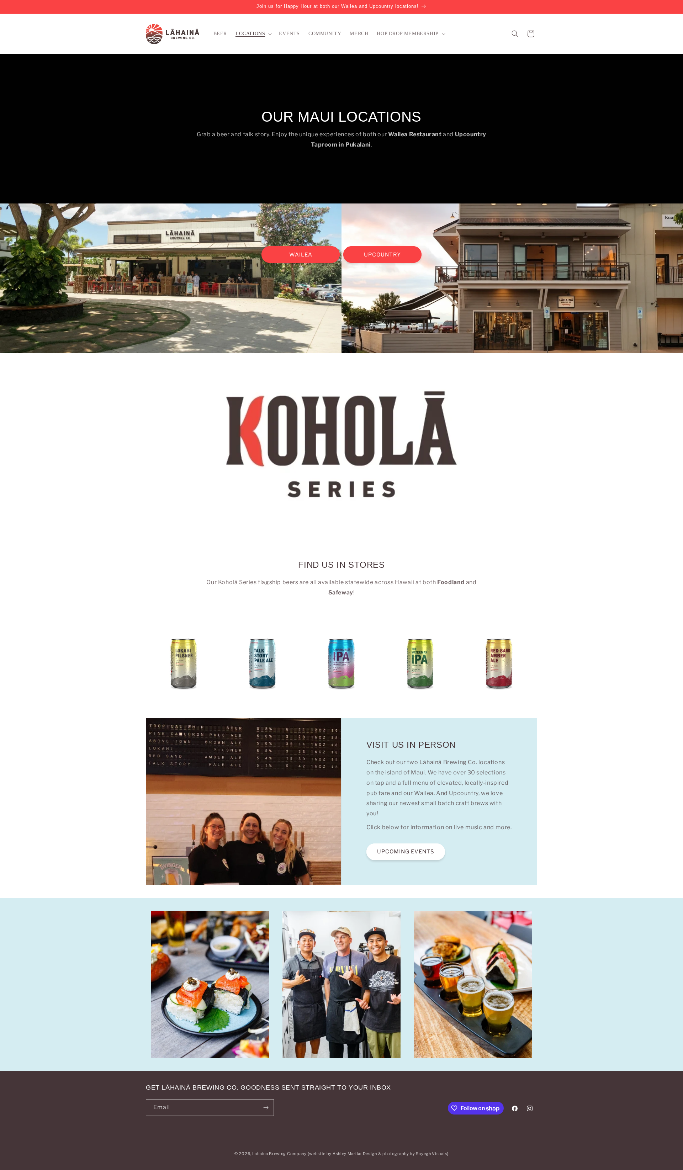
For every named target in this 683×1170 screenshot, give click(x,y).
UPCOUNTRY (382, 255)
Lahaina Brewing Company (279, 1153)
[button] (253, 33)
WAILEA (300, 255)
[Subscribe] (266, 1107)
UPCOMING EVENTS (405, 852)
